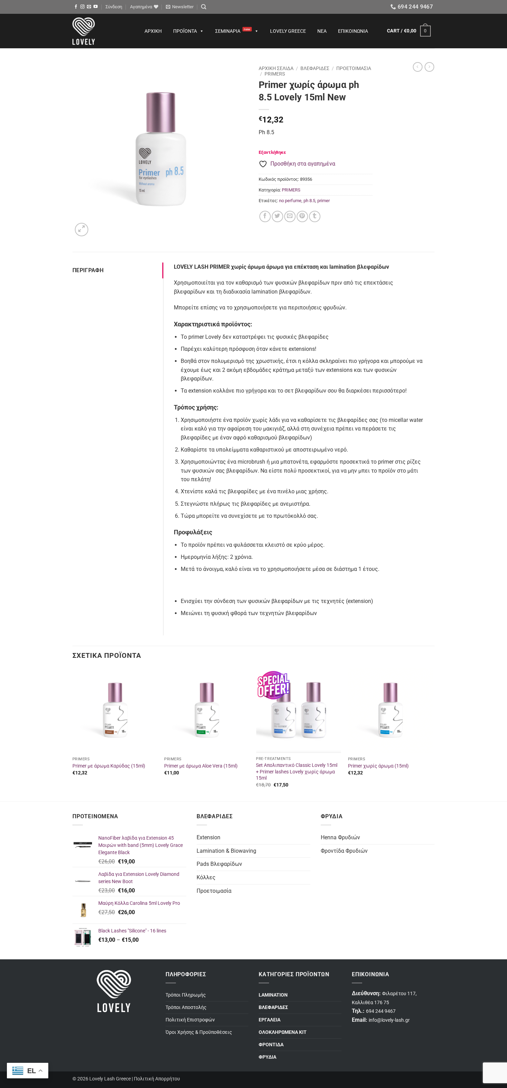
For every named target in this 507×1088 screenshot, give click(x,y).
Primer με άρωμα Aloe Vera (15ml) (201, 766)
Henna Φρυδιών (340, 837)
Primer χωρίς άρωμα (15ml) (378, 766)
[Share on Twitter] (277, 216)
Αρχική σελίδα (276, 68)
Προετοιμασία (214, 891)
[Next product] (418, 67)
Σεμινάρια (232, 30)
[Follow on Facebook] (76, 6)
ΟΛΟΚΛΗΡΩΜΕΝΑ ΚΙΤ (283, 1032)
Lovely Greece (288, 31)
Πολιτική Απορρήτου (157, 1079)
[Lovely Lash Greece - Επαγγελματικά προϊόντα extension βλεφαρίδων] (101, 31)
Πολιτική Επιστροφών (190, 1020)
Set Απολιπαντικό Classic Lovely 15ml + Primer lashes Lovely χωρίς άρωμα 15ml (296, 771)
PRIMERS (275, 74)
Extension (208, 837)
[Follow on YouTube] (95, 6)
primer (323, 200)
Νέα (322, 31)
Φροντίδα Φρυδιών (344, 851)
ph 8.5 (309, 200)
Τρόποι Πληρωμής (186, 995)
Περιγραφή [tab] (87, 270)
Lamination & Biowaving (226, 851)
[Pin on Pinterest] (302, 216)
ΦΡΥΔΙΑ (267, 1057)
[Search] (203, 7)
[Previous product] (429, 67)
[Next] (432, 734)
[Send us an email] (89, 6)
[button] (114, 7)
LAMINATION (273, 995)
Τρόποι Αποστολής (186, 1007)
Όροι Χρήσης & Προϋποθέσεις (199, 1032)
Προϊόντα (185, 31)
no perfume (290, 200)
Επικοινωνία (353, 31)
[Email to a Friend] (290, 216)
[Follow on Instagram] (82, 6)
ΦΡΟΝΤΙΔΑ (271, 1045)
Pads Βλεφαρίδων (219, 864)
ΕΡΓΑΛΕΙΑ (269, 1020)
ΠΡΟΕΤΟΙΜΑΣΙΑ (353, 68)
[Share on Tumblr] (314, 216)
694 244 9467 (381, 1011)
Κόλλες (206, 877)
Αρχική (153, 31)
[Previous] (73, 734)
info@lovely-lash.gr (389, 1020)
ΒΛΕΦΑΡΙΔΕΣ (314, 68)
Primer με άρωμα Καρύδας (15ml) (108, 766)
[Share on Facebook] (265, 216)
